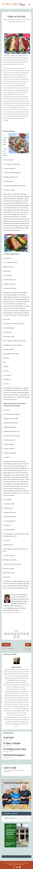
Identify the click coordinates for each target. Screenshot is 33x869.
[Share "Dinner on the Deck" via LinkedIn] (21, 633)
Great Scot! (8, 737)
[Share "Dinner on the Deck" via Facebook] (5, 633)
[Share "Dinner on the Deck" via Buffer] (24, 633)
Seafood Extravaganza (14, 755)
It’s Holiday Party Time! (14, 749)
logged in (15, 770)
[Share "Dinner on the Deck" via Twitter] (8, 633)
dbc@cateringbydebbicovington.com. (11, 612)
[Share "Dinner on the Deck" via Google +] (11, 633)
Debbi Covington (15, 19)
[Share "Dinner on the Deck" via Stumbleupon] (27, 633)
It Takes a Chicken (12, 743)
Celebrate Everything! (15, 21)
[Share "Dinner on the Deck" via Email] (14, 637)
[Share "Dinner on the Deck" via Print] (18, 637)
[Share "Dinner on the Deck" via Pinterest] (18, 633)
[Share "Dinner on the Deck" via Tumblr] (14, 633)
